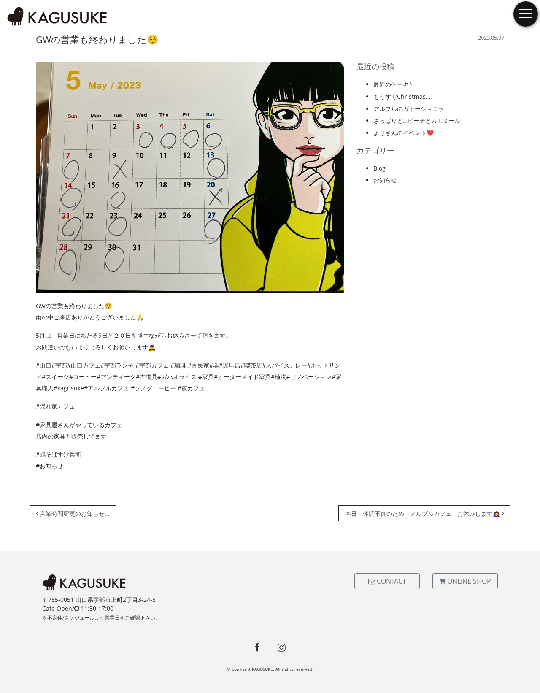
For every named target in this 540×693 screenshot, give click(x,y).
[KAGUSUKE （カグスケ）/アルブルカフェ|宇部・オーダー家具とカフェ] (57, 16)
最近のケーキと (394, 84)
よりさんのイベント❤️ (403, 133)
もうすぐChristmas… (401, 96)
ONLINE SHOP (468, 581)
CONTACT (390, 581)
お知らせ (385, 180)
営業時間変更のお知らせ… (73, 513)
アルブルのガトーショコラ (408, 109)
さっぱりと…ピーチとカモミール (417, 120)
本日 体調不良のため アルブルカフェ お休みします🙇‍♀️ (423, 513)
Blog (379, 168)
